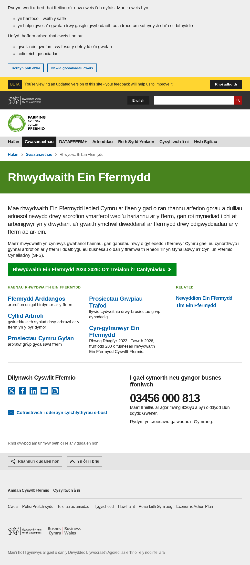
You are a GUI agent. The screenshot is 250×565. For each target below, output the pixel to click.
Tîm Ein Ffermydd (196, 305)
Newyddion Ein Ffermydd (204, 298)
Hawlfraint (126, 506)
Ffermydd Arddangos (36, 298)
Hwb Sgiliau (205, 141)
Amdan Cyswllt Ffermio (28, 490)
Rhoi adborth (226, 84)
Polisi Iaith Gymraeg (155, 506)
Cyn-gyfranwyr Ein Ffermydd (114, 331)
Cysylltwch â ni (174, 141)
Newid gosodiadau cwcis (72, 68)
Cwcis (13, 506)
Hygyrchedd (104, 506)
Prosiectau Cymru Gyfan (41, 338)
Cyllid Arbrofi (25, 315)
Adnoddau (102, 141)
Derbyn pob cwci (26, 68)
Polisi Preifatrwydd (37, 506)
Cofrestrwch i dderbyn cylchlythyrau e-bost (62, 412)
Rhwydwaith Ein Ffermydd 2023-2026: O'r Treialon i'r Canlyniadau (89, 269)
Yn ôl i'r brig (88, 461)
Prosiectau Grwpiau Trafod (116, 302)
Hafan (13, 141)
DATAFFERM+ (73, 141)
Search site (238, 100)
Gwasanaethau (39, 141)
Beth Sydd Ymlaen (136, 141)
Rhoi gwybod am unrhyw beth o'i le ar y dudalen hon (53, 443)
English (138, 100)
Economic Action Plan (194, 506)
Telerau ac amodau (73, 506)
